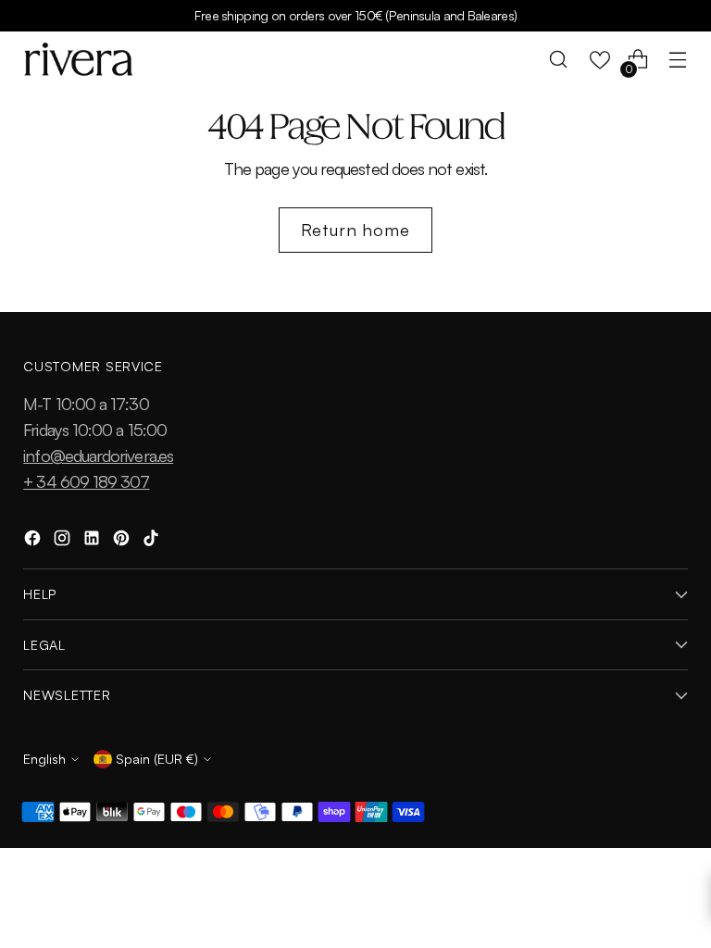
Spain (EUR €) (157, 759)
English (44, 759)
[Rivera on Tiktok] (153, 541)
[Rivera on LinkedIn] (93, 541)
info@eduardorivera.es (98, 455)
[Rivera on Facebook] (34, 541)
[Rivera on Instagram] (64, 541)
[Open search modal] (559, 60)
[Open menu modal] (678, 60)
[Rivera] (78, 59)
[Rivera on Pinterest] (123, 541)
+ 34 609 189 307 (86, 481)
